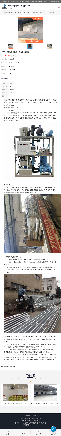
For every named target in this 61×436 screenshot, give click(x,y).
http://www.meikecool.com (8, 366)
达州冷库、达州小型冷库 (25, 12)
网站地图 (43, 423)
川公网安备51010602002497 (30, 425)
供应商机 (13, 12)
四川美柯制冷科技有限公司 (27, 420)
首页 (8, 12)
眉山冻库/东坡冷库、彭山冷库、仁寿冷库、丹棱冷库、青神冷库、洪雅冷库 (22, 403)
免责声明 (31, 423)
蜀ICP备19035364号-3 (36, 418)
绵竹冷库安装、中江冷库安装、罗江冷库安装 (45, 403)
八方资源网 (25, 423)
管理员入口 (37, 423)
